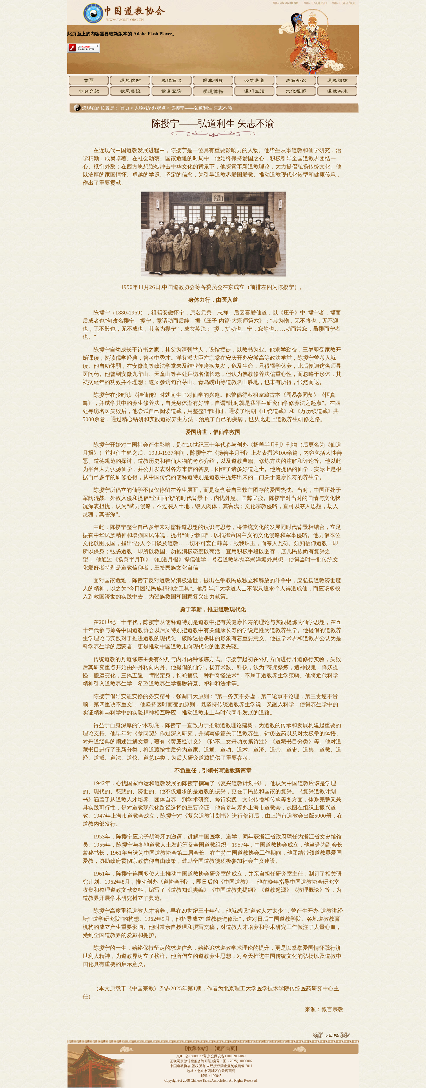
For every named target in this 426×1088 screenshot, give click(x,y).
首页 (125, 107)
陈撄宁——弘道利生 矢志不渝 (201, 107)
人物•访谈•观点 (150, 107)
